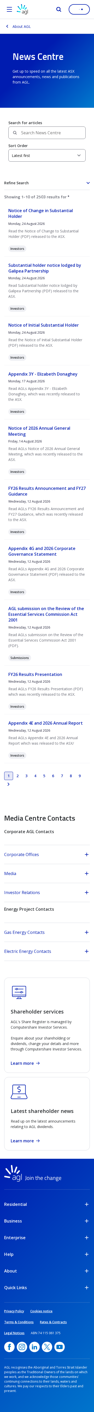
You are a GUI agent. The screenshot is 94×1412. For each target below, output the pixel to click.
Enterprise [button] (15, 1237)
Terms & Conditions (19, 1322)
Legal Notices (14, 1333)
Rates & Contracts (53, 1322)
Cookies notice (41, 1311)
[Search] (58, 9)
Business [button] (13, 1221)
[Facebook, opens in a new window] (9, 1347)
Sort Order (18, 145)
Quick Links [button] (15, 1287)
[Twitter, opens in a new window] (47, 1347)
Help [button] (9, 1254)
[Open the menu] (9, 9)
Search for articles (25, 122)
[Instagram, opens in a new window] (22, 1347)
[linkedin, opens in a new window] (34, 1347)
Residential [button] (15, 1204)
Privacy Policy (14, 1311)
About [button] (10, 1271)
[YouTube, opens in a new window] (59, 1347)
